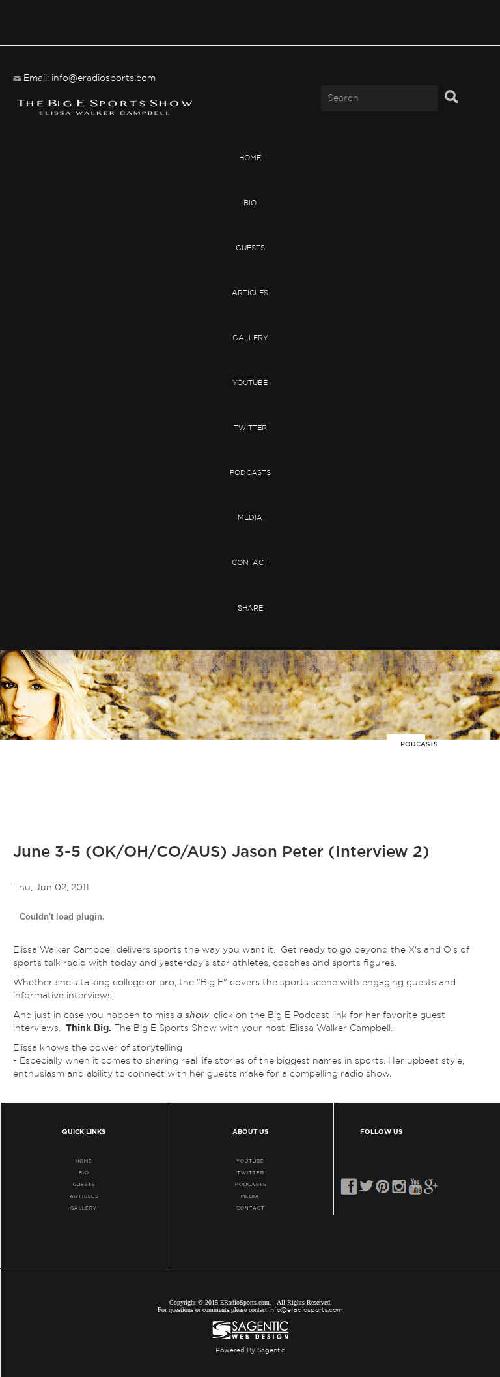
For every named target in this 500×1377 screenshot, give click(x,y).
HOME (250, 158)
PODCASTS (250, 472)
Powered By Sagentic (250, 1350)
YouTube (250, 382)
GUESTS (250, 248)
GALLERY (250, 337)
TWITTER (250, 427)
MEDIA (250, 517)
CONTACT (250, 562)
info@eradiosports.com (306, 1310)
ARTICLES (250, 293)
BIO (250, 203)
